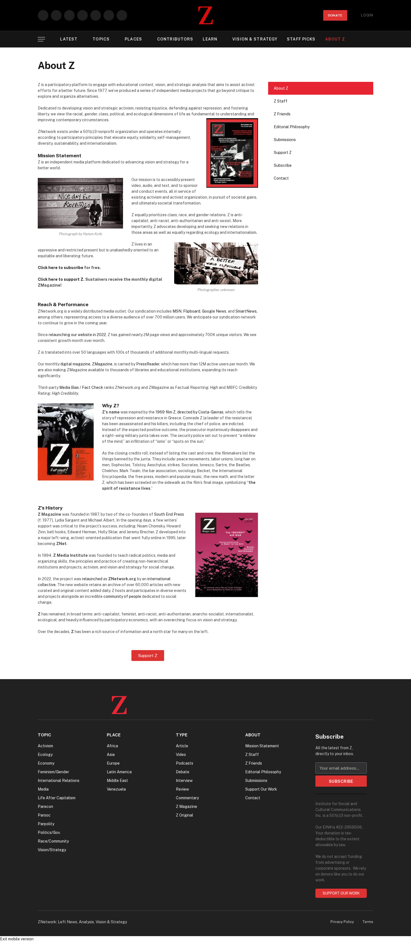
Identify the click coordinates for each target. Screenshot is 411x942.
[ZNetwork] (205, 15)
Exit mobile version (17, 939)
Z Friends (282, 114)
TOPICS (101, 39)
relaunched (92, 579)
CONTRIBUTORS (175, 39)
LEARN (210, 39)
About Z (281, 88)
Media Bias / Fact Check (81, 387)
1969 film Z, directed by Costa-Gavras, (189, 412)
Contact (281, 178)
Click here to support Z (60, 279)
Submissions (285, 139)
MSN (177, 311)
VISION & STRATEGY (254, 39)
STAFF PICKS (301, 39)
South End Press (169, 514)
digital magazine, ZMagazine (86, 364)
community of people (122, 596)
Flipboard (191, 311)
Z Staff (280, 101)
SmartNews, (246, 311)
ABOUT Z (335, 39)
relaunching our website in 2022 (77, 334)
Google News (214, 311)
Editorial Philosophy (292, 127)
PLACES (133, 39)
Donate (335, 15)
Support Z (283, 152)
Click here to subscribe (60, 267)
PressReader (147, 364)
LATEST (68, 39)
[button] (41, 39)
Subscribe (283, 165)
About (253, 734)
